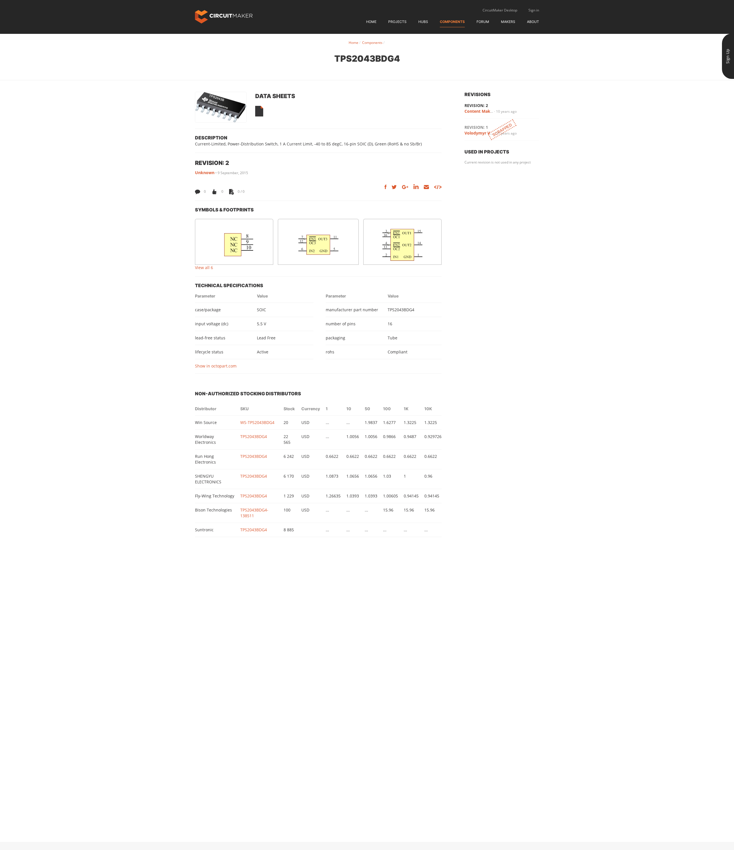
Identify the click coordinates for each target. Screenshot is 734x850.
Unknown (204, 172)
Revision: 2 (476, 105)
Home (371, 21)
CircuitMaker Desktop (500, 10)
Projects (397, 21)
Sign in (533, 10)
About (533, 21)
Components (452, 21)
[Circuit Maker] (224, 16)
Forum (483, 21)
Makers (508, 21)
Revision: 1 (476, 127)
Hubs (423, 21)
